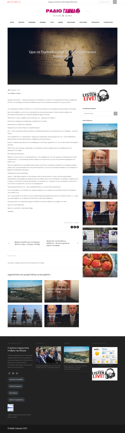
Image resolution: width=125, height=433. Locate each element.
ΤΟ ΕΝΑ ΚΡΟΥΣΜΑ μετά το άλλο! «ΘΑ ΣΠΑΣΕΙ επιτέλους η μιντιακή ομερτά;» (48, 366)
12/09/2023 (58, 76)
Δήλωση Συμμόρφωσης (16, 399)
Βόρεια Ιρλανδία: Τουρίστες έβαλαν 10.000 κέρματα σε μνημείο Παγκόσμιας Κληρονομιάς (99, 136)
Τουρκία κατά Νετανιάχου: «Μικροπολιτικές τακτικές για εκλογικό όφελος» (99, 214)
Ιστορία (12, 299)
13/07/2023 (41, 371)
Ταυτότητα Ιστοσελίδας (16, 379)
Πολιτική (17, 299)
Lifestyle (23, 322)
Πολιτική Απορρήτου (15, 386)
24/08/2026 (90, 142)
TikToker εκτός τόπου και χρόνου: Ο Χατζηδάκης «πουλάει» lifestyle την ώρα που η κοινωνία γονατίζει (98, 162)
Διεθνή (23, 298)
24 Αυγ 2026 (15, 296)
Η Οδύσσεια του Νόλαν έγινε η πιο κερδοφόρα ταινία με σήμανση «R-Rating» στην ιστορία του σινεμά (97, 186)
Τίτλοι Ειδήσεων (15, 298)
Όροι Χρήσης (13, 393)
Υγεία (104, 274)
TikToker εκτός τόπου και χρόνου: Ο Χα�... (58, 290)
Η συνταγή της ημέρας (93, 268)
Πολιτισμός (19, 324)
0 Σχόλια (69, 76)
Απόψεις (59, 298)
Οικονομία (105, 246)
